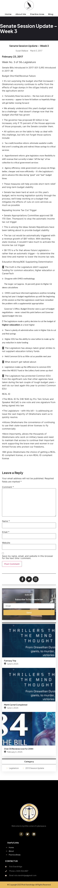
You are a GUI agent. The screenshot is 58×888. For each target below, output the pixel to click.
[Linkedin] (34, 834)
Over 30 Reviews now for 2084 (18, 749)
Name (6, 521)
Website (6, 543)
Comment (8, 487)
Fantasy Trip (10, 660)
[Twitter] (27, 834)
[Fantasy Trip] (28, 640)
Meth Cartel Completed (15, 704)
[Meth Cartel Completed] (28, 684)
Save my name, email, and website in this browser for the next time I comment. (27, 557)
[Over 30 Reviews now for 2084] (28, 729)
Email (5, 532)
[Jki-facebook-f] (21, 834)
